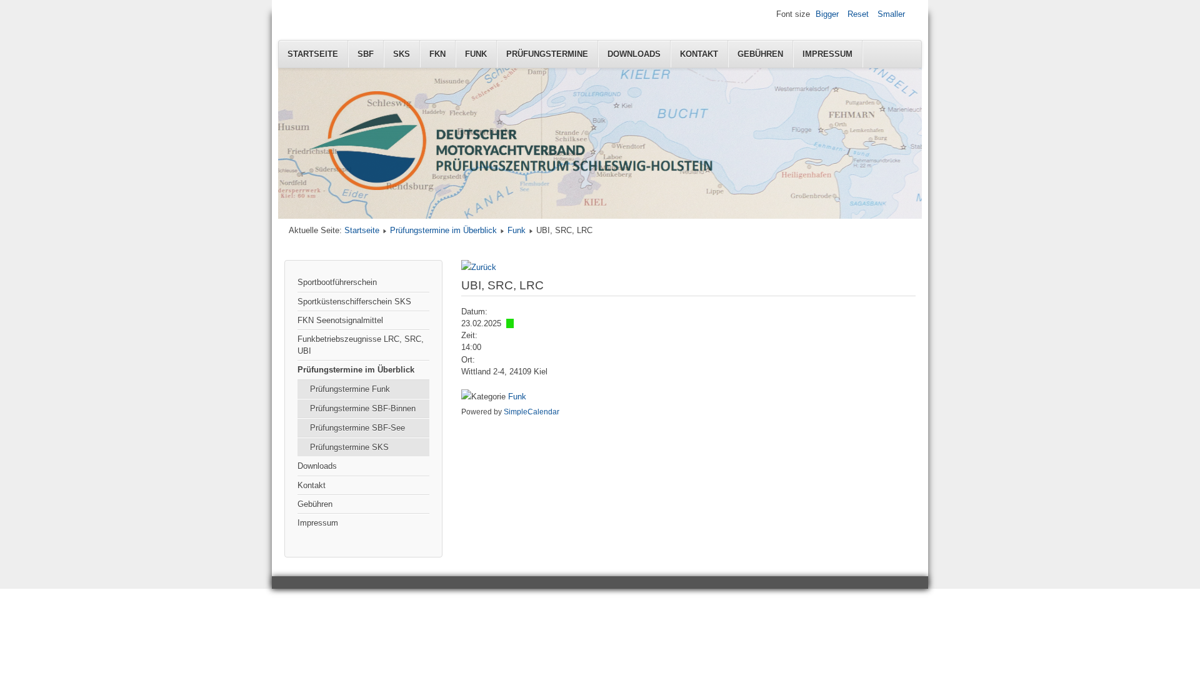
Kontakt (699, 54)
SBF (366, 54)
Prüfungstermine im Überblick (443, 230)
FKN (437, 54)
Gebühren (760, 54)
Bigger (827, 14)
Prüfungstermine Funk (350, 389)
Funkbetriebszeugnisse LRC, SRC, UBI (361, 345)
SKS (401, 54)
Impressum (827, 54)
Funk (476, 54)
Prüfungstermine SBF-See (357, 427)
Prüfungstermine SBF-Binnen (363, 408)
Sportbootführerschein (337, 282)
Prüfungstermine (547, 54)
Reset (858, 14)
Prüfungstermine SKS (349, 447)
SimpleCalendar (531, 412)
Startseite (313, 54)
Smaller (891, 14)
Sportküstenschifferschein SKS (354, 301)
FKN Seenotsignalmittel (340, 320)
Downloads (634, 54)
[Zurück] (478, 267)
